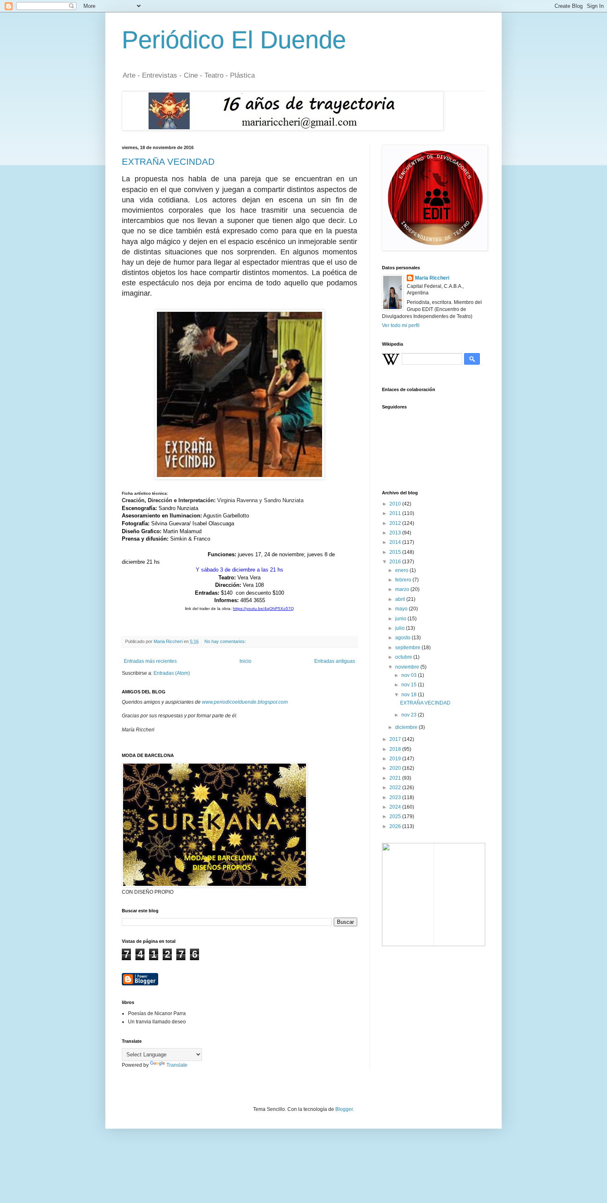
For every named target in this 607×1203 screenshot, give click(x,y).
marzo (402, 589)
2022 (395, 787)
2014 (395, 542)
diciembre (407, 727)
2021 (395, 778)
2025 (395, 816)
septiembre (408, 647)
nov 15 (409, 685)
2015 (395, 552)
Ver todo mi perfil (401, 325)
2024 (395, 807)
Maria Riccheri (432, 278)
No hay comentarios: (225, 641)
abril (400, 599)
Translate (176, 1065)
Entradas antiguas (334, 661)
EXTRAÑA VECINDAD (168, 162)
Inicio (245, 661)
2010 (395, 504)
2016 (395, 562)
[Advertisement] (423, 1002)
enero (402, 570)
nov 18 (409, 695)
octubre (404, 657)
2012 (395, 523)
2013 (395, 533)
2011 (395, 513)
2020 (395, 768)
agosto (403, 638)
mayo (402, 609)
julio (400, 628)
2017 (395, 739)
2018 (395, 749)
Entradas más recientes (150, 661)
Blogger (344, 1109)
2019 (395, 759)
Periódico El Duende (234, 40)
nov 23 (409, 715)
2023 (395, 797)
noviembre (407, 667)
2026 (395, 826)
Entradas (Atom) (172, 673)
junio (401, 619)
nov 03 (409, 675)
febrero (404, 580)
